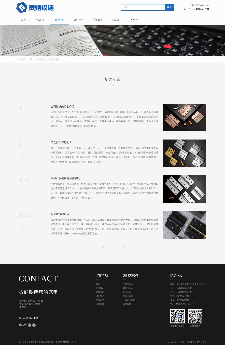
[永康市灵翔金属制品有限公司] (35, 7)
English (134, 19)
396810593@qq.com (199, 5)
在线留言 (100, 304)
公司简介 (78, 19)
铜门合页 (127, 292)
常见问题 (54, 59)
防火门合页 (128, 296)
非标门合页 (128, 288)
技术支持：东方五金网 (196, 342)
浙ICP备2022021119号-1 (66, 342)
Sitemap (171, 342)
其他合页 (127, 304)
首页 (23, 19)
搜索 (169, 7)
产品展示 (40, 19)
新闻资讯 (59, 19)
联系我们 (116, 19)
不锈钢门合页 (129, 300)
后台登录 (180, 342)
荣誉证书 (97, 19)
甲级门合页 (128, 284)
